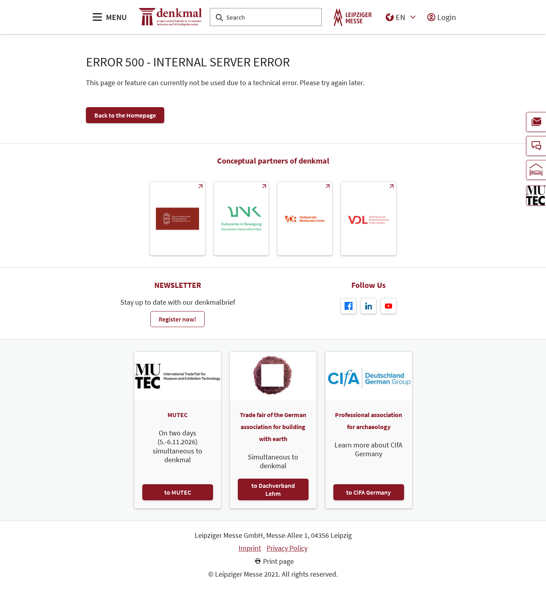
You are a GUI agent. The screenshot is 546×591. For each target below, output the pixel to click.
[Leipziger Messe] (353, 17)
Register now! (177, 319)
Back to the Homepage (125, 115)
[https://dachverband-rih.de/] (177, 218)
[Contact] (536, 146)
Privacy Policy (287, 548)
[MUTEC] (536, 196)
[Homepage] (170, 17)
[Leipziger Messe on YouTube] (389, 306)
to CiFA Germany (368, 492)
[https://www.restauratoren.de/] (304, 218)
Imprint (250, 548)
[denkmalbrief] (536, 122)
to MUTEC (177, 492)
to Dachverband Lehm (273, 489)
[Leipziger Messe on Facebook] (349, 306)
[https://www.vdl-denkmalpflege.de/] (368, 218)
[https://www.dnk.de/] (241, 218)
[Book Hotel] (536, 170)
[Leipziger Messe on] (369, 306)
